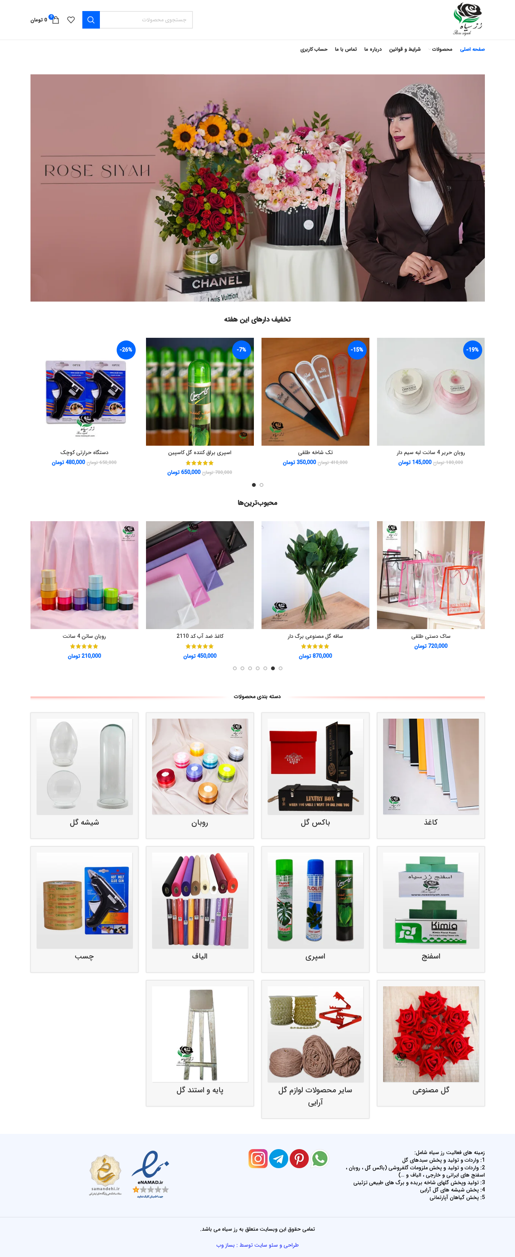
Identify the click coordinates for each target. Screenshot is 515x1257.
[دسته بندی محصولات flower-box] (315, 776)
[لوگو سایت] (467, 19)
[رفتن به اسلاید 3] (265, 668)
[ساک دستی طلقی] (431, 575)
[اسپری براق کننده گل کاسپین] (187, 392)
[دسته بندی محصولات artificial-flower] (431, 1043)
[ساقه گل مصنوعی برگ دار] (315, 575)
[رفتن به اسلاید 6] (242, 668)
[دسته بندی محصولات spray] (315, 909)
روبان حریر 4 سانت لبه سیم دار (417, 452)
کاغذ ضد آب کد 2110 (199, 636)
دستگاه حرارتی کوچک (71, 452)
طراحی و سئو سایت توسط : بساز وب (258, 1245)
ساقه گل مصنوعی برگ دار (315, 636)
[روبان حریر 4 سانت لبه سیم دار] (418, 392)
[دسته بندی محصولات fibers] (200, 909)
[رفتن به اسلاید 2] (254, 485)
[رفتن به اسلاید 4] (258, 668)
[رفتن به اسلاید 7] (235, 668)
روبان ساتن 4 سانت (84, 636)
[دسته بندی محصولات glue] (84, 909)
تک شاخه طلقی (302, 452)
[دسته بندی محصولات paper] (431, 776)
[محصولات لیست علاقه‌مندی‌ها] (71, 19)
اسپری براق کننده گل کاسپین (186, 452)
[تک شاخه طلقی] (302, 392)
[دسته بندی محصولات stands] (200, 1043)
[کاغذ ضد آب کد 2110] (200, 575)
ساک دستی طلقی (431, 636)
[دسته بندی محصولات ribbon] (200, 776)
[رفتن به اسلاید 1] (261, 485)
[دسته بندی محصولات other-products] (315, 1049)
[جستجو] (91, 20)
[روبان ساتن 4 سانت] (84, 575)
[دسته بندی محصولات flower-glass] (84, 776)
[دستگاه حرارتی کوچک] (71, 392)
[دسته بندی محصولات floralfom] (431, 909)
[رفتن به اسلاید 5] (250, 668)
